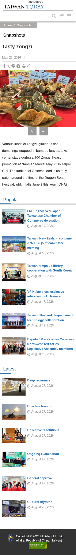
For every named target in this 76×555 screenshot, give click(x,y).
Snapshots (24, 25)
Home (8, 25)
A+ (44, 131)
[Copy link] (29, 66)
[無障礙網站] (38, 545)
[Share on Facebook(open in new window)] (4, 66)
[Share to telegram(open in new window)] (18, 66)
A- (32, 131)
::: (4, 2)
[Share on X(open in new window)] (8, 66)
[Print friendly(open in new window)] (24, 66)
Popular (11, 199)
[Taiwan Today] (23, 7)
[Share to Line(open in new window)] (13, 66)
